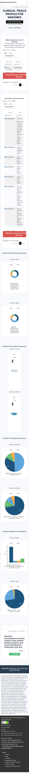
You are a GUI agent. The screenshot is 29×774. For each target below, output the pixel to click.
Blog (7, 756)
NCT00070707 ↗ (11, 186)
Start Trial (19, 77)
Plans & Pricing (10, 764)
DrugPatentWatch (8, 2)
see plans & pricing (19, 669)
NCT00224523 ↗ (11, 147)
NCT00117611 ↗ (10, 157)
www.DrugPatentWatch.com (9, 744)
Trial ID (18, 61)
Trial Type (8, 61)
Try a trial (20, 668)
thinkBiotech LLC (21, 717)
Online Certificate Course (13, 766)
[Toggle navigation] (27, 2)
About (7, 754)
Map (14, 354)
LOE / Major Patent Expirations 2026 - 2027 (11, 733)
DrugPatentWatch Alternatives (8, 731)
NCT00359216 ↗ (11, 118)
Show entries (9, 50)
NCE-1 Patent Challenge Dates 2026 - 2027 (11, 735)
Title (19, 112)
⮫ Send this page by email (14, 21)
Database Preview (11, 760)
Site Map (3, 729)
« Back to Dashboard (14, 27)
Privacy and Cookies (6, 725)
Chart (11, 264)
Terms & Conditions (5, 727)
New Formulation (9, 68)
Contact (8, 758)
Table (18, 264)
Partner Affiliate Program (13, 762)
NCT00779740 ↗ (18, 67)
